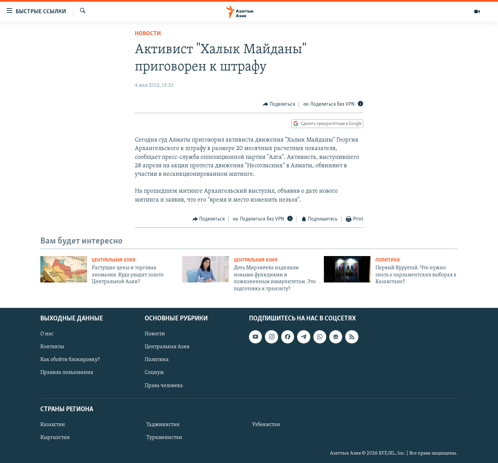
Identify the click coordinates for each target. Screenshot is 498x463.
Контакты (52, 347)
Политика (387, 260)
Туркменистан (164, 437)
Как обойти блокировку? (70, 359)
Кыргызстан (55, 437)
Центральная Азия (114, 260)
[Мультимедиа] (477, 11)
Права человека (164, 385)
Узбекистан (266, 424)
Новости (148, 34)
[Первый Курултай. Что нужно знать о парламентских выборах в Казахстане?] (347, 269)
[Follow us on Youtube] (255, 336)
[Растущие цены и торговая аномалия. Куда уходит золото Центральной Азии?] (63, 269)
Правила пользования (66, 372)
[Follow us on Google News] (335, 336)
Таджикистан (163, 424)
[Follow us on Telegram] (303, 336)
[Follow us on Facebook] (287, 336)
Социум (154, 372)
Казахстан (52, 424)
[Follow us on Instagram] (271, 336)
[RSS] (351, 336)
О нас (47, 334)
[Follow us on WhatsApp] (319, 336)
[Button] (279, 104)
